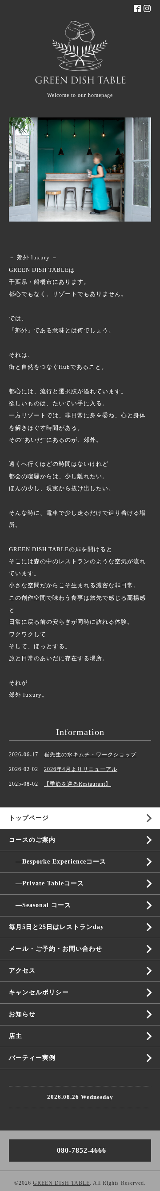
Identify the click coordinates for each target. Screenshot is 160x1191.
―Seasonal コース (40, 905)
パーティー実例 (32, 1057)
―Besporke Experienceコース (57, 861)
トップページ (29, 818)
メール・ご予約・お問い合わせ (55, 948)
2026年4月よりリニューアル (80, 769)
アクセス (22, 970)
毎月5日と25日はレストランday (56, 927)
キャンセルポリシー (39, 992)
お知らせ (22, 1014)
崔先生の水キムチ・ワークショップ (90, 754)
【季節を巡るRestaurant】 (77, 784)
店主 (15, 1036)
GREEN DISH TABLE (61, 1183)
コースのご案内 (32, 839)
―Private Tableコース (46, 883)
